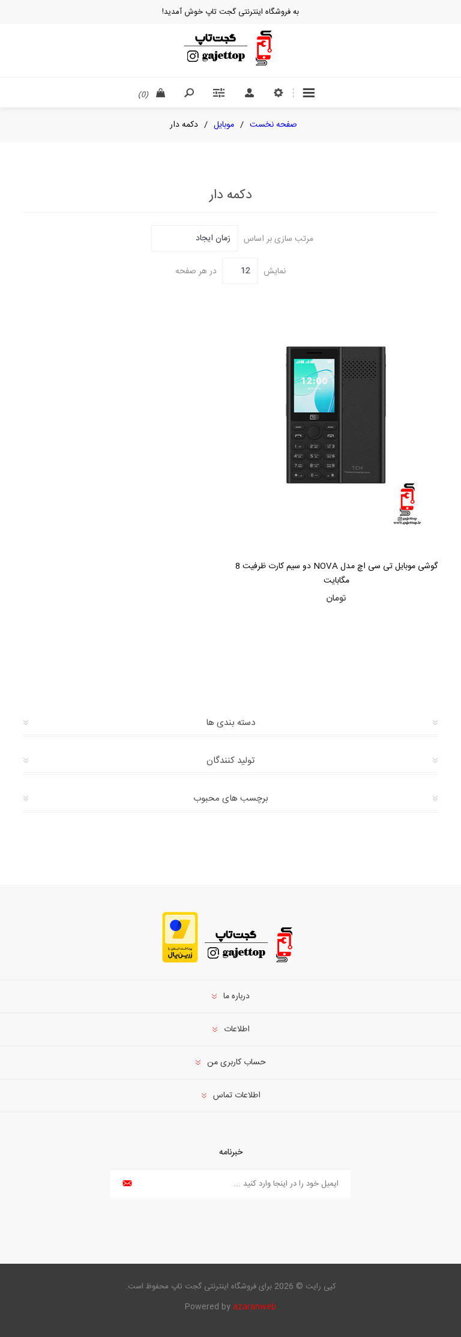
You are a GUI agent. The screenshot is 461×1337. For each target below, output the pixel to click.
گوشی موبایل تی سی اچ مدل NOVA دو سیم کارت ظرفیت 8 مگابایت (336, 573)
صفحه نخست (273, 125)
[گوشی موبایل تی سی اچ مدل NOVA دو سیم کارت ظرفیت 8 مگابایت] (336, 417)
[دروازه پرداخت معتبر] (180, 961)
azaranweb (254, 1307)
